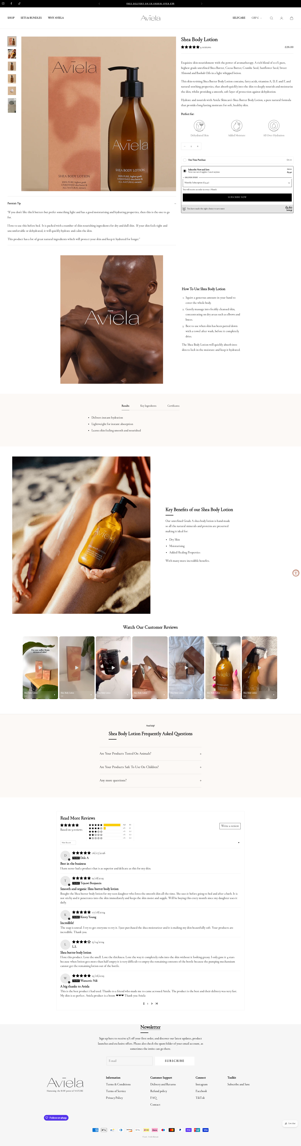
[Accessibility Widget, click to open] (295, 573)
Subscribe (175, 1061)
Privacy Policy (114, 1098)
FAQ (153, 1098)
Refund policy (158, 1091)
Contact (155, 1104)
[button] (190, 47)
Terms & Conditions (118, 1084)
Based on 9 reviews (71, 829)
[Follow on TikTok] (19, 3)
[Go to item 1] (12, 41)
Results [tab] (125, 406)
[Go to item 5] (12, 90)
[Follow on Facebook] (11, 3)
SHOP (11, 18)
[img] (81, 853)
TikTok (200, 1098)
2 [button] (147, 1003)
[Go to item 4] (12, 79)
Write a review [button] (230, 826)
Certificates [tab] (173, 406)
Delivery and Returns (163, 1084)
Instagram (202, 1084)
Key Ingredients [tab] (148, 406)
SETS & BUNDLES (31, 18)
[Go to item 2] (12, 54)
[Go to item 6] (12, 105)
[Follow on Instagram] (3, 3)
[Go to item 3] (12, 66)
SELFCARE (239, 18)
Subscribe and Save (238, 1084)
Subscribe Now (237, 197)
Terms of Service (116, 1091)
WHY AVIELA (56, 18)
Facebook (201, 1091)
